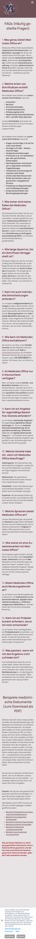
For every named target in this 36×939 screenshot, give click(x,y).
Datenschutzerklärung (12, 928)
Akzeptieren (10, 936)
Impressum (9, 931)
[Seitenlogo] (10, 9)
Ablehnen (20, 936)
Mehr (17, 931)
